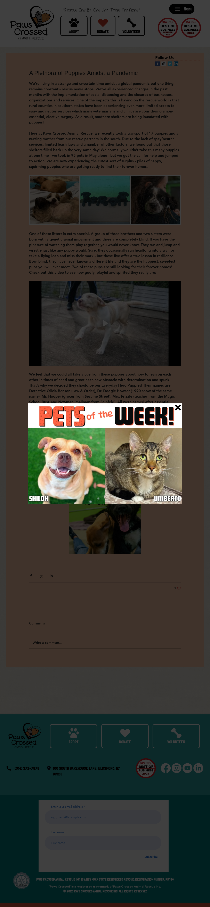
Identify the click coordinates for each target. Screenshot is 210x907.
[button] (178, 407)
